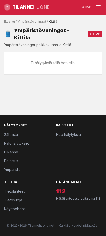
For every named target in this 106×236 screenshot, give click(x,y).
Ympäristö (12, 169)
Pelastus (11, 161)
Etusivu (9, 21)
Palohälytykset (16, 143)
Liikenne (11, 152)
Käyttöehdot (14, 209)
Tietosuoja (13, 200)
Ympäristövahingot (31, 21)
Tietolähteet (14, 191)
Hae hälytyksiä (68, 134)
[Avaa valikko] (98, 7)
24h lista (11, 134)
